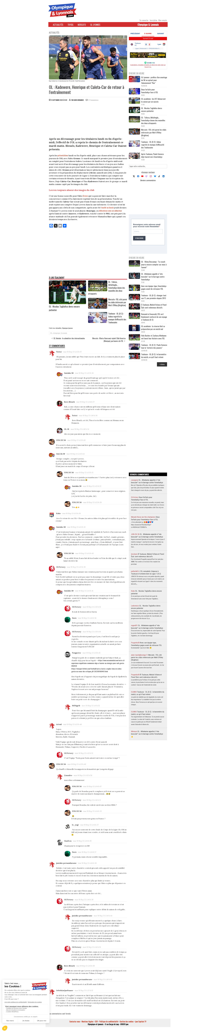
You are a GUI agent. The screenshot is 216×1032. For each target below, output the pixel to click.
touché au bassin (107, 207)
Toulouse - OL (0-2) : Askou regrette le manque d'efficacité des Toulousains (117, 318)
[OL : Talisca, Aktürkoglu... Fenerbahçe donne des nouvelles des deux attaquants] (97, 290)
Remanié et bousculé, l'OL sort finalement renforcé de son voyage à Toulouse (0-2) (154, 317)
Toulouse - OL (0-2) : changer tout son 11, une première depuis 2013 (153, 297)
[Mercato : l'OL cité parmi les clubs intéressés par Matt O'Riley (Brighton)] (97, 308)
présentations (63, 155)
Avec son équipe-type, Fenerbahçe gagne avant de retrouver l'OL (153, 287)
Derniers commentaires (148, 180)
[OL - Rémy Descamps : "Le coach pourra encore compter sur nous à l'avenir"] (134, 263)
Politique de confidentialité (108, 1021)
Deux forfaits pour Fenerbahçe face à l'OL (149, 91)
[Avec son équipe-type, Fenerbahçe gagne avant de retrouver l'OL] (134, 288)
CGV (96, 1021)
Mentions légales (87, 1021)
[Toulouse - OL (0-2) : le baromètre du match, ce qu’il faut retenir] (134, 356)
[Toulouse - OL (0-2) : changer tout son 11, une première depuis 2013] (134, 297)
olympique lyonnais (60, 333)
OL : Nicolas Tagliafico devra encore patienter (151, 109)
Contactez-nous (74, 1021)
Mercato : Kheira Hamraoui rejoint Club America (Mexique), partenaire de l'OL (109, 339)
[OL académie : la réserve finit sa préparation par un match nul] (134, 328)
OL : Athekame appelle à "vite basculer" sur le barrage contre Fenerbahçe (152, 276)
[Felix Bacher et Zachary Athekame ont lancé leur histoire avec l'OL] (134, 337)
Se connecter (144, 20)
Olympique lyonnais (67, 328)
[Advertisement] (88, 119)
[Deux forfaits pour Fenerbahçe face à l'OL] (134, 91)
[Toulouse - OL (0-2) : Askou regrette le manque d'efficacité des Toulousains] (97, 322)
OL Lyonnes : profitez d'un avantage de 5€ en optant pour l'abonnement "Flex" (154, 80)
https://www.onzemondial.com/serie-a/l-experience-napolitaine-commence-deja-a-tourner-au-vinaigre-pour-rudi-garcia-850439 (98, 663)
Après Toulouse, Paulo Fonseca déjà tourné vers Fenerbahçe (152, 155)
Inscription (153, 20)
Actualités (58, 24)
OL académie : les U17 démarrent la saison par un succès (153, 100)
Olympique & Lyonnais (148, 24)
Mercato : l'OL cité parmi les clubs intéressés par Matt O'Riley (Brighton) (117, 302)
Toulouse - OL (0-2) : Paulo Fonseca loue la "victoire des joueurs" (154, 346)
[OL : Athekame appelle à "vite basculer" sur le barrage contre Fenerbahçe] (134, 275)
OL (51, 333)
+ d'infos (162, 364)
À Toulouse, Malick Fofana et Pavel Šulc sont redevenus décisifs (153, 306)
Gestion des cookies (127, 1021)
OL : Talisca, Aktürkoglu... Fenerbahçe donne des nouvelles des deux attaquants (153, 120)
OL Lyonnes (95, 24)
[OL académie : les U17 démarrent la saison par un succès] (134, 100)
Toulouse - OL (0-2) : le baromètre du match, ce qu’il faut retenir (153, 355)
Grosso (85, 195)
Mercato (82, 24)
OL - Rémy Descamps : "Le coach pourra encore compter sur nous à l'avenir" (154, 264)
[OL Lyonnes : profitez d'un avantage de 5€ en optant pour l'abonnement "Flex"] (134, 79)
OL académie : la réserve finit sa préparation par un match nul (153, 327)
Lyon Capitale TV (140, 1021)
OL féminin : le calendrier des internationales (69, 338)
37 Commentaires (93, 100)
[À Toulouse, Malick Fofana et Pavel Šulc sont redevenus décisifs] (134, 306)
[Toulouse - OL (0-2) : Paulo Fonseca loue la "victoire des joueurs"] (134, 347)
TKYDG (70, 24)
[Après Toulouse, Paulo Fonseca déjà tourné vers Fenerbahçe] (134, 156)
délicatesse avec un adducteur (110, 210)
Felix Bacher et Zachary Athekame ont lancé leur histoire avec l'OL (153, 337)
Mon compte (162, 20)
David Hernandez (79, 100)
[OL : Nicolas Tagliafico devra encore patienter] (67, 303)
